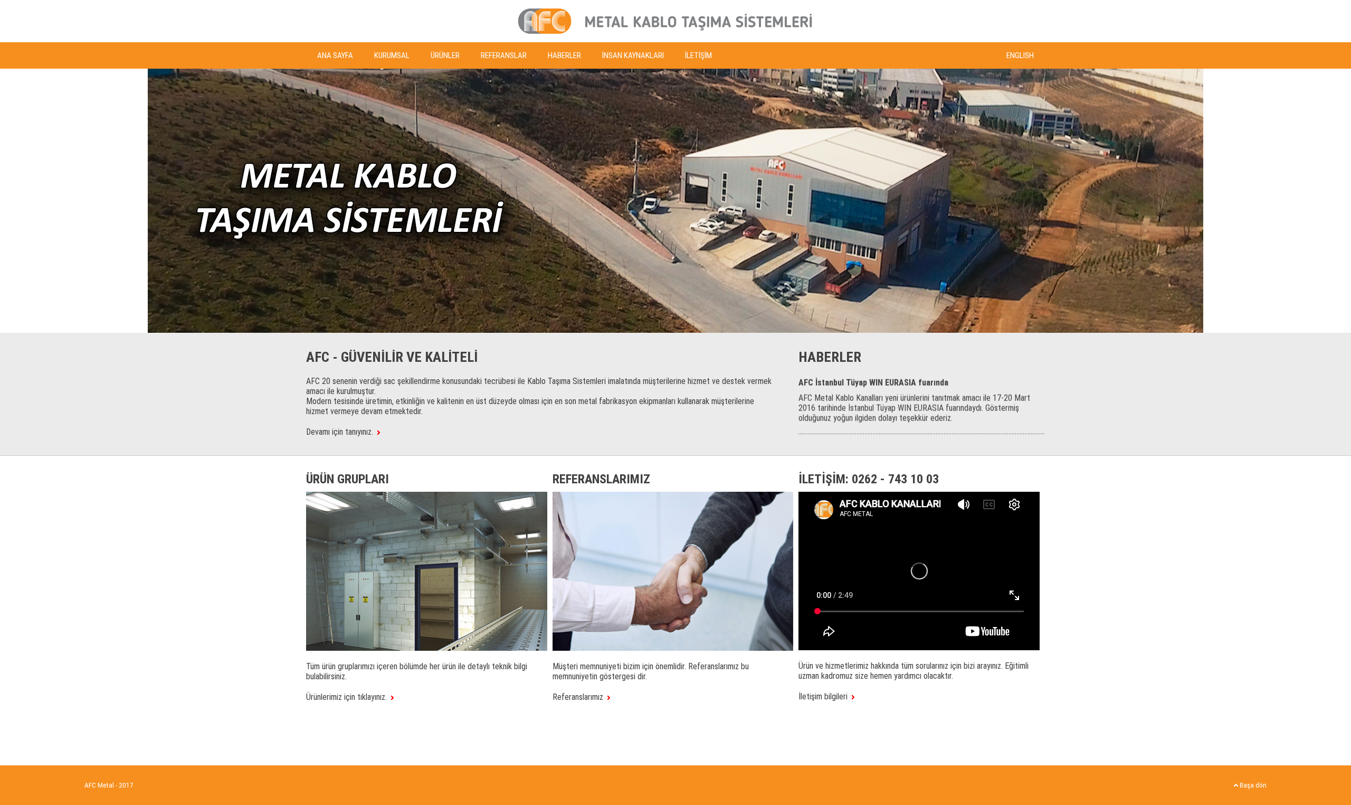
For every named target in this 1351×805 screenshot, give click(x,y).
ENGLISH (1020, 55)
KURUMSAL (392, 55)
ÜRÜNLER (445, 55)
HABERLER (564, 55)
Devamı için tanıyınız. (341, 432)
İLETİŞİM (698, 55)
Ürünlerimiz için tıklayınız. (348, 697)
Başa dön (1252, 785)
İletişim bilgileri (825, 696)
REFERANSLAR (504, 55)
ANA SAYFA (335, 55)
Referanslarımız (580, 697)
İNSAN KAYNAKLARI (633, 55)
